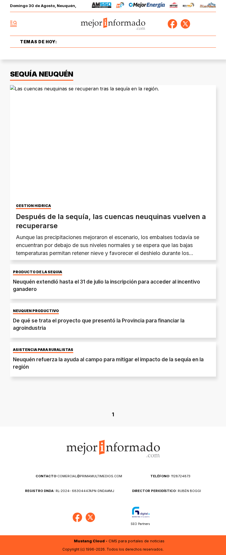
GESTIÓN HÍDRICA (33, 206)
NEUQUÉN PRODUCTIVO (36, 311)
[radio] (102, 6)
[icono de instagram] (198, 24)
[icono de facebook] (172, 24)
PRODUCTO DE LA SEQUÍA (37, 272)
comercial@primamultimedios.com (79, 476)
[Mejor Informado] (113, 24)
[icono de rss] (211, 24)
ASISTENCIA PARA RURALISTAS (43, 350)
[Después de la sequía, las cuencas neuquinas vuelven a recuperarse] (113, 143)
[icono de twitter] (185, 24)
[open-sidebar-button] (13, 23)
